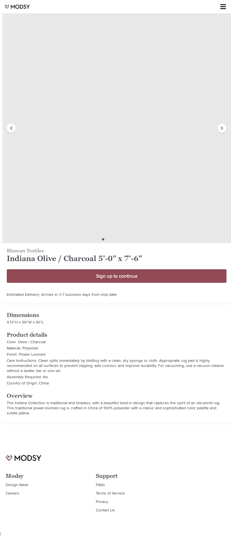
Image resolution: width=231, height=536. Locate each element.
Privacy (102, 501)
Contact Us (105, 510)
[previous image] (11, 128)
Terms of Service (110, 493)
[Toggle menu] (223, 6)
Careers (12, 493)
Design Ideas (17, 484)
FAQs (100, 484)
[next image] (221, 128)
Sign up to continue (116, 276)
